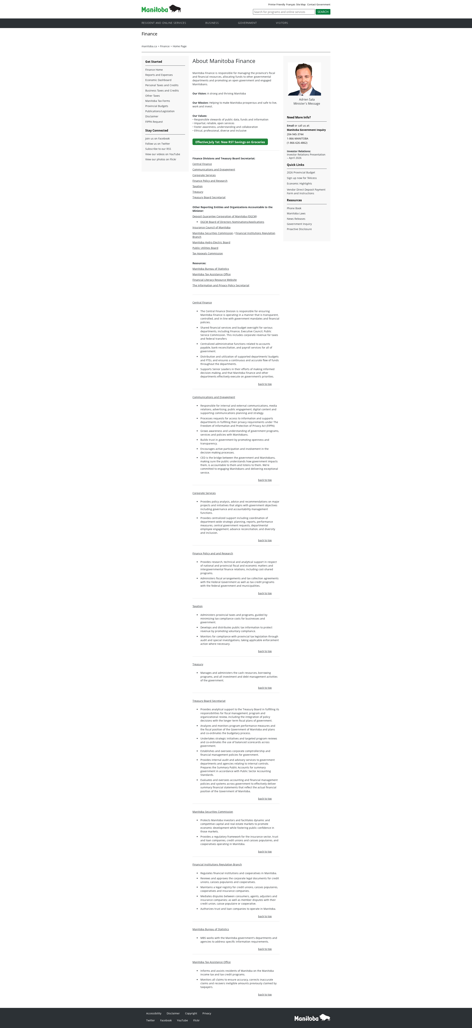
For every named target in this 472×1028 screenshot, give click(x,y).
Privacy (206, 1013)
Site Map (301, 4)
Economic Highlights (299, 183)
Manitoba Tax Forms (157, 101)
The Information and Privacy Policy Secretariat (220, 285)
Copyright (191, 1013)
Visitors (282, 23)
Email (290, 125)
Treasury (197, 192)
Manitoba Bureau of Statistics (210, 268)
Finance (165, 46)
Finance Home (154, 69)
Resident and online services (164, 23)
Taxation (197, 186)
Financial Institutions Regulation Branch (217, 864)
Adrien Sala (307, 99)
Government (247, 23)
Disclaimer (151, 116)
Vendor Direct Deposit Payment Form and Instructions (306, 191)
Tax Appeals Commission (207, 253)
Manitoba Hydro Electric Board (211, 242)
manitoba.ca (149, 46)
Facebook (166, 1020)
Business (212, 23)
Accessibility (153, 1013)
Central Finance (202, 164)
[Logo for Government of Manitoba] (161, 11)
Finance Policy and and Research (212, 553)
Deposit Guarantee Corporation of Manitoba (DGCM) (224, 216)
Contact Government (318, 4)
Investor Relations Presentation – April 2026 (306, 156)
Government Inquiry (299, 224)
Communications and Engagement (213, 169)
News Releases (296, 218)
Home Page (180, 46)
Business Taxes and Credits (162, 90)
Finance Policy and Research (210, 180)
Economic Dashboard (158, 80)
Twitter (150, 1020)
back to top (265, 384)
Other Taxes (152, 95)
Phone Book (294, 208)
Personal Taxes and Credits (161, 85)
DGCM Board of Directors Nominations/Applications (232, 222)
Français (290, 4)
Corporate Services (204, 175)
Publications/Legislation (160, 111)
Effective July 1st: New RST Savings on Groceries (230, 142)
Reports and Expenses (159, 75)
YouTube (182, 1020)
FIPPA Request (154, 121)
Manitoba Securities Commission (212, 233)
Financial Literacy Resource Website (214, 280)
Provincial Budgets (156, 106)
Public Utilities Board (205, 248)
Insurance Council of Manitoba (211, 227)
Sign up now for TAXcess (302, 178)
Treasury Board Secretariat (208, 197)
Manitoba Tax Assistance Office (211, 274)
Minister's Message (307, 103)
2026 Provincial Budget (301, 172)
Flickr (196, 1020)
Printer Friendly (276, 4)
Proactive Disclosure (299, 229)
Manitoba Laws (296, 213)
